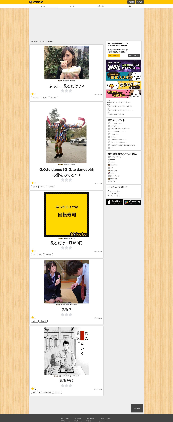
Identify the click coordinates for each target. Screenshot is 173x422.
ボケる (72, 6)
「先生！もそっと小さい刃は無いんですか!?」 (122, 145)
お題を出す (101, 6)
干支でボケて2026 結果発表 (115, 113)
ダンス (43, 186)
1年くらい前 (98, 183)
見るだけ (53, 97)
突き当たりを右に (115, 176)
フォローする (114, 193)
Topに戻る (137, 408)
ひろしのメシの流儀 (45, 392)
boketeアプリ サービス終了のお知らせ (118, 101)
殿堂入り (63, 420)
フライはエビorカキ (115, 157)
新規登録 (131, 2)
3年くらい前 (98, 389)
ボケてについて (103, 420)
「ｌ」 (112, 147)
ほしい (35, 321)
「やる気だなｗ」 (115, 134)
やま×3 (112, 162)
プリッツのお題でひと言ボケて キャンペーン (120, 109)
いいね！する (114, 191)
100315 (112, 181)
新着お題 (88, 420)
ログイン (140, 2)
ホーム (43, 6)
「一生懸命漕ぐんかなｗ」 (117, 123)
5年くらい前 (98, 251)
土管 (111, 168)
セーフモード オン (114, 55)
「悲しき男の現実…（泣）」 (118, 131)
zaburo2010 (113, 165)
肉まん (45, 97)
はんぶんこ (36, 97)
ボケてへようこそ (134, 55)
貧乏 (34, 392)
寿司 (40, 254)
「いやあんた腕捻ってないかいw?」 (120, 128)
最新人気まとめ (77, 420)
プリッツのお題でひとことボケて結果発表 (119, 105)
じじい (35, 186)
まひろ (112, 173)
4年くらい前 (98, 94)
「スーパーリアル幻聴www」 (118, 142)
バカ (34, 254)
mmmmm (112, 159)
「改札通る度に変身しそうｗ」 (118, 139)
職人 (130, 6)
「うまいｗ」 (114, 137)
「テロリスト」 (114, 126)
